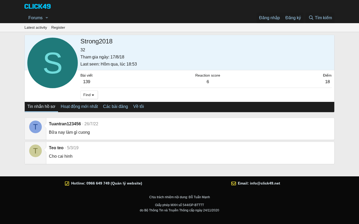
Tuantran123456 (65, 124)
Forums (35, 18)
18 (327, 81)
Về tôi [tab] (138, 106)
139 (86, 81)
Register (58, 27)
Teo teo (56, 148)
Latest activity (35, 27)
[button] (47, 18)
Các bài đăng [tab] (115, 106)
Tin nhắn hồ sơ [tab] (41, 106)
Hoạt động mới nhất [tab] (79, 106)
